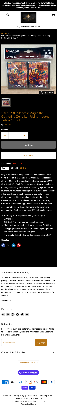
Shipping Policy (46, 396)
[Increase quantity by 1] (24, 135)
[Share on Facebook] (3, 245)
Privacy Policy (19, 396)
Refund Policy (32, 396)
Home (4, 33)
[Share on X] (8, 245)
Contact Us (7, 396)
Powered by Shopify (28, 404)
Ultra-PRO (8, 124)
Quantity (4, 130)
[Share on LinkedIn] (14, 245)
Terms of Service (21, 398)
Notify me (28, 155)
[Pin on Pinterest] (19, 245)
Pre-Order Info (36, 398)
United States (27, 363)
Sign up (41, 342)
